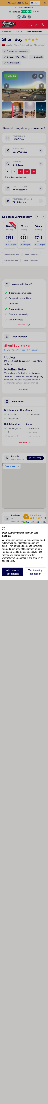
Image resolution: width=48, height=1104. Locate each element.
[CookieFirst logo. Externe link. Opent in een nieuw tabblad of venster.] (3, 528)
